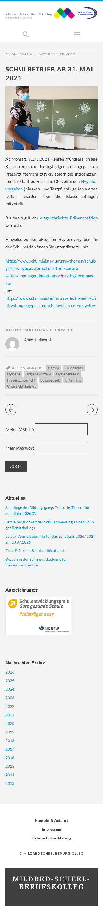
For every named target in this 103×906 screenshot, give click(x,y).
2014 (9, 774)
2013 (9, 783)
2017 (9, 749)
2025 (9, 680)
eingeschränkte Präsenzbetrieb (69, 217)
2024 (9, 689)
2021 (9, 714)
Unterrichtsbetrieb (21, 386)
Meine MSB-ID (19, 429)
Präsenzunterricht (21, 380)
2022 (9, 706)
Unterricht (73, 380)
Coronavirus (74, 368)
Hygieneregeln (67, 374)
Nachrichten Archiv (25, 662)
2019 (9, 732)
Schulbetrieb (50, 380)
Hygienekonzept (38, 374)
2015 (9, 766)
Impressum (51, 829)
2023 (9, 697)
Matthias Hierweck (56, 54)
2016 (9, 757)
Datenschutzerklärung (51, 838)
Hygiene (13, 374)
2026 (9, 672)
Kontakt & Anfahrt (51, 820)
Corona (54, 368)
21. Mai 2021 (17, 54)
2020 (9, 723)
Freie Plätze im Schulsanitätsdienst (35, 550)
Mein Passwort (19, 448)
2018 (9, 740)
